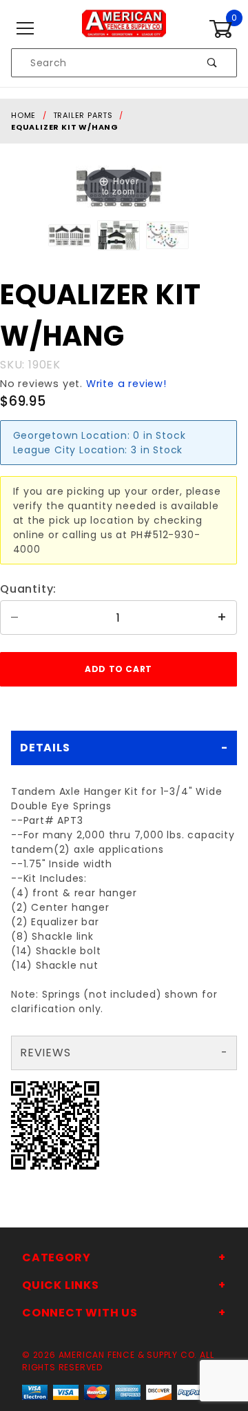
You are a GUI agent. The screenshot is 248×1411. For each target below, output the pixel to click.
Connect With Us (80, 1313)
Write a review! (126, 384)
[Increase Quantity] (222, 617)
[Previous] (103, 186)
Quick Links (60, 1285)
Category (56, 1257)
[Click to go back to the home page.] (123, 28)
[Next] (134, 186)
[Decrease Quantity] (14, 617)
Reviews (45, 1052)
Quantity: (28, 589)
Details (45, 748)
